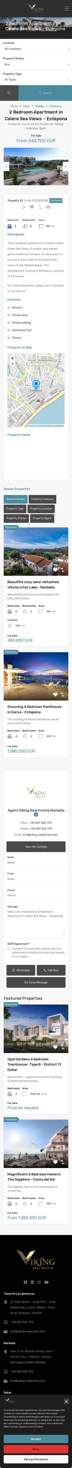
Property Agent (42, 518)
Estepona (55, 106)
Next (65, 166)
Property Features (42, 499)
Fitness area (20, 315)
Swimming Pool (21, 330)
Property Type (12, 74)
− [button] (12, 364)
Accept (36, 1439)
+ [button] (12, 358)
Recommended (15, 499)
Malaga (39, 106)
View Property (36, 566)
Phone (11, 890)
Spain (26, 106)
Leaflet (31, 425)
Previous (6, 166)
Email (10, 873)
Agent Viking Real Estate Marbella (36, 810)
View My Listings (36, 846)
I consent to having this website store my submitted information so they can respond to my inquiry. (38, 952)
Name (10, 857)
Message (12, 906)
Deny (36, 1449)
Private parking (21, 322)
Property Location (41, 508)
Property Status (13, 58)
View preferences (36, 1459)
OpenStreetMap (45, 425)
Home (14, 106)
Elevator (17, 307)
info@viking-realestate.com (40, 834)
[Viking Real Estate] (36, 13)
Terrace (16, 337)
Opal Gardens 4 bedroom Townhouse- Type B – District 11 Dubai (34, 1064)
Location (9, 43)
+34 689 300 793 (41, 822)
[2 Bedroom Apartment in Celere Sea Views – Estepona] (36, 385)
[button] (66, 1401)
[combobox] (36, 49)
